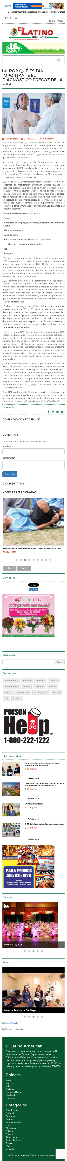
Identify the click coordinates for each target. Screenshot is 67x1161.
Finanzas (54, 680)
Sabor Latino (23, 692)
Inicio (8, 1079)
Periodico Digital (13, 1091)
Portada (8, 692)
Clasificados (11, 1095)
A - (23, 568)
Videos (60, 21)
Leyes (27, 686)
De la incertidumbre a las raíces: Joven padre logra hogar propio (30, 12)
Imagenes (10, 1083)
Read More (34, 778)
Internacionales (12, 686)
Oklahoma (39, 686)
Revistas (10, 1089)
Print (34, 589)
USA (6, 698)
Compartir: (9, 407)
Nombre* (7, 446)
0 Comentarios (47, 138)
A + (9, 568)
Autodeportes (11, 680)
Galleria (52, 21)
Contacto (10, 1098)
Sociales (57, 692)
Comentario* (8, 457)
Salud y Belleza (12, 138)
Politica (52, 686)
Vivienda (17, 698)
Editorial (27, 680)
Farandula (40, 680)
